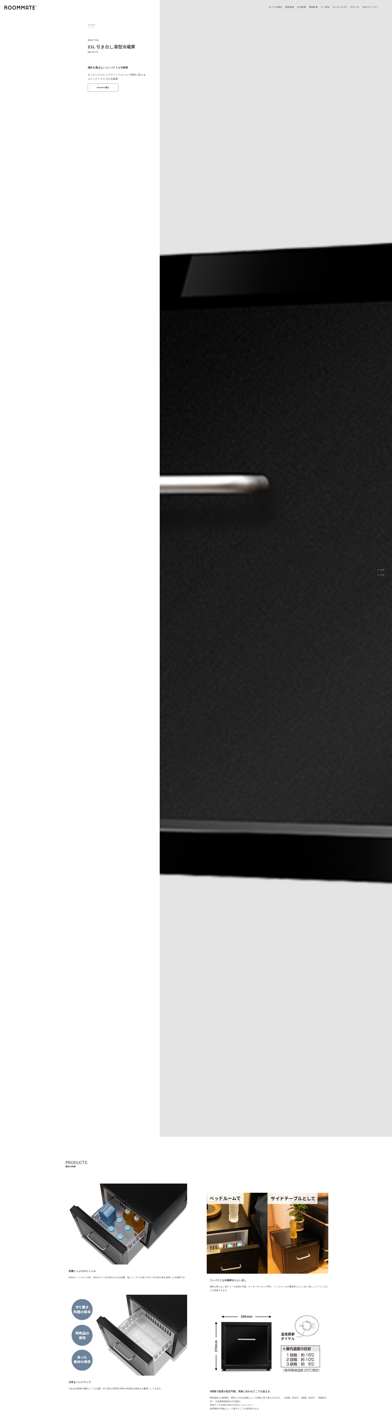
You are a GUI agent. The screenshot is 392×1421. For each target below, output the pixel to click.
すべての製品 (275, 7)
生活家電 (301, 7)
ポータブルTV (340, 7)
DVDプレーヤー (370, 7)
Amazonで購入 (103, 87)
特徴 (382, 570)
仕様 (382, 575)
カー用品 (325, 7)
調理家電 (289, 7)
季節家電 (313, 7)
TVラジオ (354, 7)
